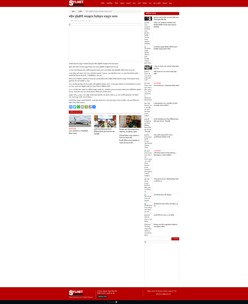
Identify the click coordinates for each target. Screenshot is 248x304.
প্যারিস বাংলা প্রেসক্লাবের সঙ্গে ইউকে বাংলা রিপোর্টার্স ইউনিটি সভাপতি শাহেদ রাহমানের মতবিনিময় (165, 25)
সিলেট (116, 3)
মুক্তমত (122, 3)
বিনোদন (165, 3)
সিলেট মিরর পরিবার (102, 296)
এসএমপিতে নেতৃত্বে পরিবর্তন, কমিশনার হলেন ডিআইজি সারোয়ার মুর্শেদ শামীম (165, 48)
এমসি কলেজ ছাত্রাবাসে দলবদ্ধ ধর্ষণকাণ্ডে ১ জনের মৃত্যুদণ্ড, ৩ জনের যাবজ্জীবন (165, 153)
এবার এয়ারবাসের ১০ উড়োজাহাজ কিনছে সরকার (78, 131)
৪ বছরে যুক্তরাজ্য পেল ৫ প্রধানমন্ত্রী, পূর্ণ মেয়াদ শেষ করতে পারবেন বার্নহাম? (166, 104)
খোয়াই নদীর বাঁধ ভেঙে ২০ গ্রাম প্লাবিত (164, 215)
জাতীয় (102, 3)
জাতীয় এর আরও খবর (75, 112)
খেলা (150, 3)
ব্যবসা (139, 3)
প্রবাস (134, 3)
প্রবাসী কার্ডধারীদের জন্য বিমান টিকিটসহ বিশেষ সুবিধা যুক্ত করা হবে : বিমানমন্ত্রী (104, 131)
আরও (170, 3)
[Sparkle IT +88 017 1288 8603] (128, 302)
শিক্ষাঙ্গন (145, 3)
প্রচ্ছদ (73, 11)
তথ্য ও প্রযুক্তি (157, 3)
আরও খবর (175, 239)
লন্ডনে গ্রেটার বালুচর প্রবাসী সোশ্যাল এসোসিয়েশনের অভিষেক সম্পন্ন (163, 136)
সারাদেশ (128, 3)
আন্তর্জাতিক (109, 3)
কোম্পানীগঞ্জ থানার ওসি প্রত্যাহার (162, 195)
